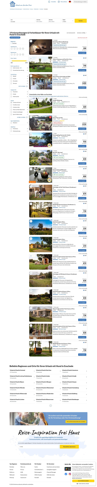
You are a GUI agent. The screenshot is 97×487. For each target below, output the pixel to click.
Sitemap (12, 477)
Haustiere (20, 91)
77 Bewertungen (62, 79)
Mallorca (12, 472)
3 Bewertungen (62, 137)
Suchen (81, 20)
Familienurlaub (20, 104)
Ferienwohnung (20, 131)
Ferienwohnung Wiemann (59, 170)
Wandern (20, 122)
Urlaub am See (20, 107)
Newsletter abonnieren (69, 446)
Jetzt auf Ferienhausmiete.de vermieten (76, 421)
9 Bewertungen (62, 172)
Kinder (20, 94)
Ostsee (11, 469)
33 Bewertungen (62, 242)
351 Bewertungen (62, 224)
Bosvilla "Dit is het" (58, 152)
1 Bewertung (61, 155)
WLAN (20, 76)
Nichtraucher (20, 96)
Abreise (51, 19)
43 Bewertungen (62, 191)
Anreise (38, 19)
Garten (20, 78)
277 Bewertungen (62, 311)
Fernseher (20, 81)
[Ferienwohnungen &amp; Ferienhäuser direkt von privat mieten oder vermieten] (21, 5)
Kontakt (37, 477)
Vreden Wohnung (57, 100)
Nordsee (12, 467)
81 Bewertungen (62, 278)
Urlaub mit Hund (20, 102)
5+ (23, 48)
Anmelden (53, 1)
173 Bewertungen (62, 62)
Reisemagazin (38, 472)
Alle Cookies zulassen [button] (83, 480)
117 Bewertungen (62, 294)
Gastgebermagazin (51, 469)
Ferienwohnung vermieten (80, 1)
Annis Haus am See (58, 117)
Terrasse (20, 83)
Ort (12, 19)
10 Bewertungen (62, 346)
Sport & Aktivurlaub (20, 114)
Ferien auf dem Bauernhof (20, 109)
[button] (83, 483)
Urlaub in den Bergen (20, 112)
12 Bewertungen (62, 207)
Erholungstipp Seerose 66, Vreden (61, 135)
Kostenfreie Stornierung (20, 70)
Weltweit (12, 475)
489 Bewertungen (62, 329)
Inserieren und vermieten (53, 467)
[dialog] (83, 474)
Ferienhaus (20, 128)
